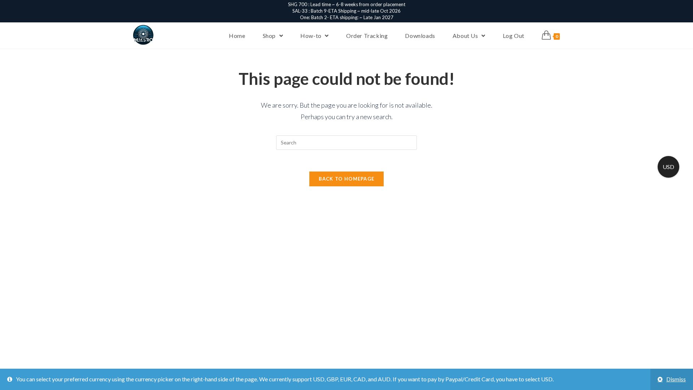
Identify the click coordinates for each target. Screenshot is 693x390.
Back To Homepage (347, 179)
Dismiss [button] (676, 379)
